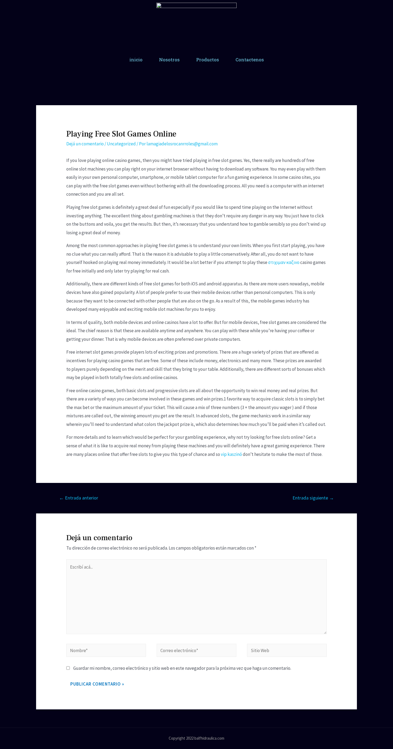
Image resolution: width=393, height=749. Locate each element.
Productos (207, 59)
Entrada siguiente (313, 498)
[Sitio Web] (287, 651)
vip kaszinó (231, 454)
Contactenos (250, 59)
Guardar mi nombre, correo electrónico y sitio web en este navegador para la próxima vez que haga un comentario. (182, 668)
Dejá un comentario (85, 144)
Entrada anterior (78, 498)
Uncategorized (121, 144)
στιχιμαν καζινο (283, 262)
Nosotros (169, 59)
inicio (135, 59)
